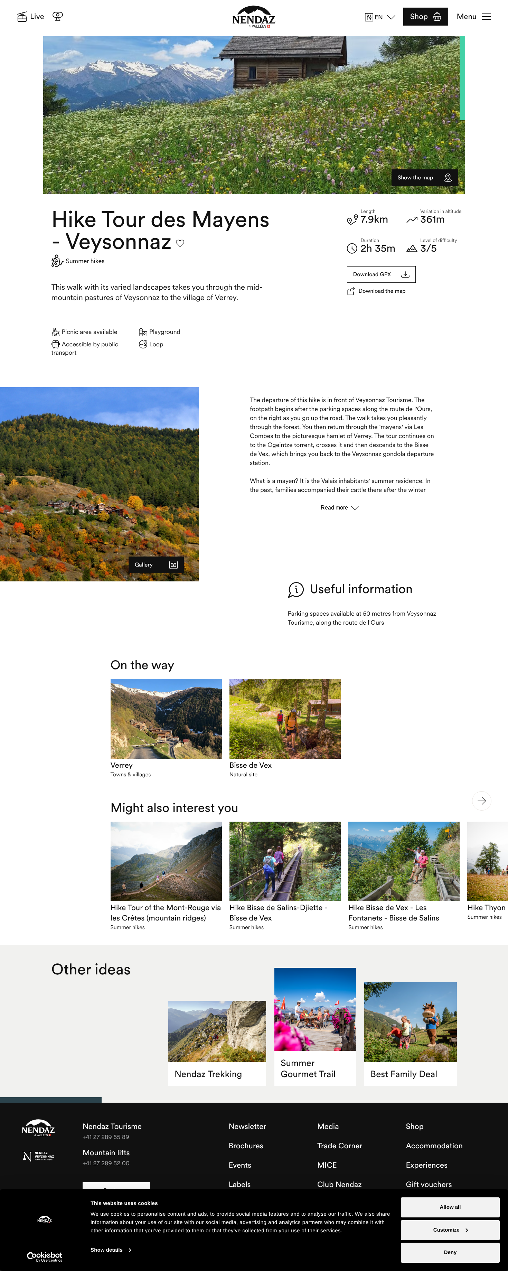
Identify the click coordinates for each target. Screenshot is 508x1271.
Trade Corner (339, 1146)
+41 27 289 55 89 (106, 1137)
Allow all (450, 1207)
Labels (240, 1184)
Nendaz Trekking (208, 1074)
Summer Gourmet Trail (308, 1068)
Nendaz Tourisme (38, 1128)
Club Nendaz (339, 1184)
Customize (446, 1230)
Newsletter (247, 1126)
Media (328, 1126)
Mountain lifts (106, 1153)
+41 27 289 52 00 (106, 1163)
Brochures (246, 1146)
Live (37, 16)
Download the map (382, 291)
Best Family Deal (403, 1074)
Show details (107, 1250)
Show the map (415, 177)
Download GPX (372, 274)
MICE (327, 1165)
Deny (450, 1252)
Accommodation (434, 1146)
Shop (419, 16)
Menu (467, 16)
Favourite (180, 243)
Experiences (427, 1165)
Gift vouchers (429, 1184)
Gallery (144, 564)
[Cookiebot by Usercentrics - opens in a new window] (45, 1257)
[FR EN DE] (382, 17)
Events (240, 1165)
